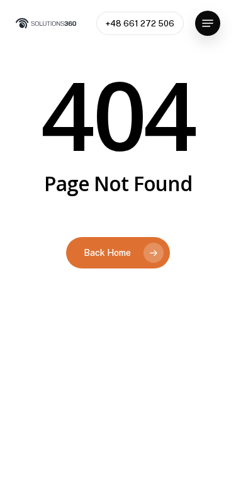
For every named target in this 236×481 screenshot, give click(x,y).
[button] (207, 23)
